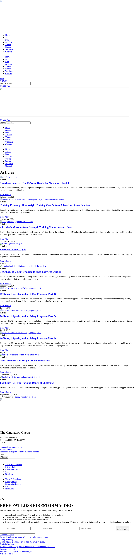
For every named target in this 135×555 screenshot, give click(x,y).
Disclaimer (9, 474)
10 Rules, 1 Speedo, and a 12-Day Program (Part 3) (28, 294)
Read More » (5, 194)
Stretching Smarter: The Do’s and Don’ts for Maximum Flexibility (36, 183)
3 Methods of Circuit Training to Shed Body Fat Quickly (30, 271)
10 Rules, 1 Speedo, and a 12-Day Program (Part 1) (28, 338)
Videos (8, 44)
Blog (7, 40)
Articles (8, 42)
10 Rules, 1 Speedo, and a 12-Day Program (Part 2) (28, 316)
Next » (35, 397)
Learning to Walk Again (13, 249)
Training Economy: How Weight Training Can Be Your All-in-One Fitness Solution (45, 205)
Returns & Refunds (13, 469)
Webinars (9, 49)
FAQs (7, 472)
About (8, 37)
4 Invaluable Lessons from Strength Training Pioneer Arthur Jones (36, 227)
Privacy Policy (11, 467)
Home (7, 35)
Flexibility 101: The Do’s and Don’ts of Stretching (27, 382)
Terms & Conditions (13, 464)
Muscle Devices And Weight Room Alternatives (25, 360)
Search (3, 83)
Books (8, 47)
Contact (8, 52)
